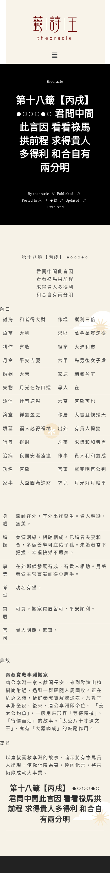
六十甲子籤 (47, 200)
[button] (55, 55)
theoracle (55, 81)
